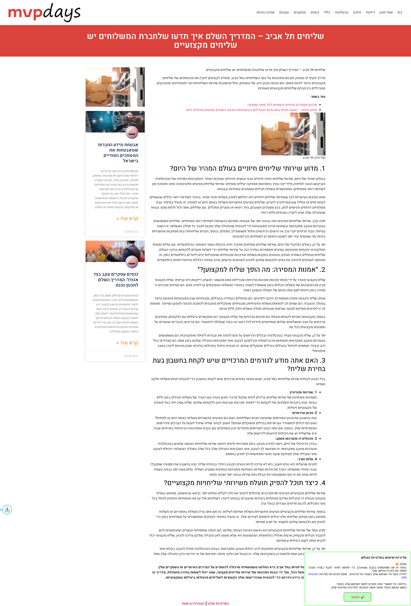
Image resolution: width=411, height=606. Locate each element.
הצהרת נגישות (193, 603)
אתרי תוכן (386, 12)
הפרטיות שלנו (218, 603)
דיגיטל (370, 12)
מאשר (358, 597)
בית (400, 12)
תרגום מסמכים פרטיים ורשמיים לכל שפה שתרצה (282, 104)
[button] (6, 509)
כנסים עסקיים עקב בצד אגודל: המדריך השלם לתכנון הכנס (115, 279)
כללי (327, 12)
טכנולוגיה (341, 12)
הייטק (357, 12)
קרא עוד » (127, 218)
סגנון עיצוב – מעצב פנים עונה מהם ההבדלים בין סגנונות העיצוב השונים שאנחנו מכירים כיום (251, 110)
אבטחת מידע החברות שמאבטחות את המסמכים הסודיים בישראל (118, 152)
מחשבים (300, 12)
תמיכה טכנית (265, 12)
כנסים (315, 12)
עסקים (284, 12)
